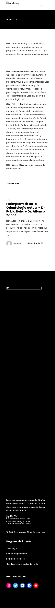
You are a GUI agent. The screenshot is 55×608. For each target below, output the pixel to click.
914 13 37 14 (11, 516)
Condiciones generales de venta (22, 564)
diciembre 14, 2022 (37, 243)
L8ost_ (19, 243)
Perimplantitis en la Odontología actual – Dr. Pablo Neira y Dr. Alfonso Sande (26, 209)
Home (10, 19)
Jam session (12, 183)
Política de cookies (15, 558)
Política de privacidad (17, 553)
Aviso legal (11, 548)
